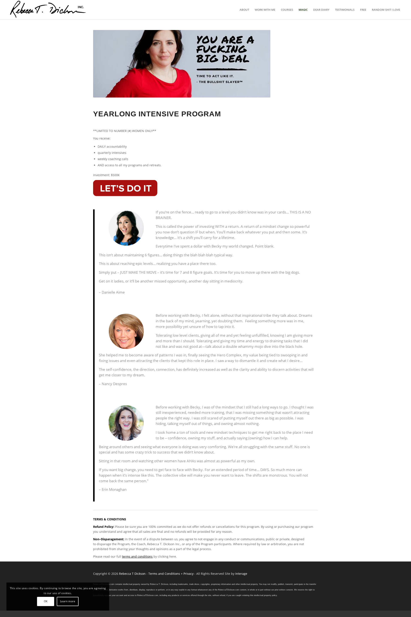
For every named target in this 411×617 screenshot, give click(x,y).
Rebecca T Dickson (132, 574)
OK (46, 601)
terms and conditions (137, 556)
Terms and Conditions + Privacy (171, 574)
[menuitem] (244, 9)
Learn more (67, 601)
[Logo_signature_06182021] (48, 9)
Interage (241, 574)
